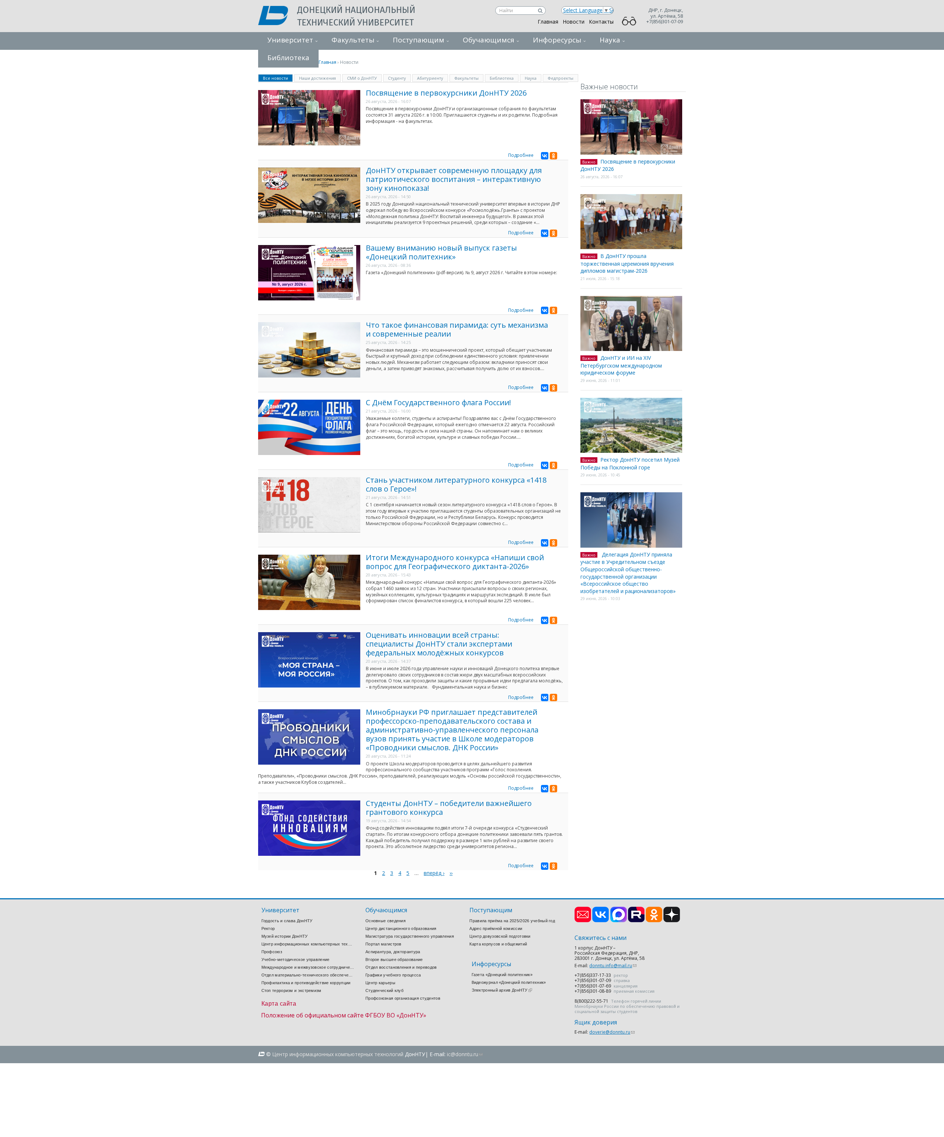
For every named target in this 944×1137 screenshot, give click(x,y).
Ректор (268, 928)
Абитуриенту (430, 78)
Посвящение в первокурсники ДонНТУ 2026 (446, 93)
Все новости (278, 78)
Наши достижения (317, 78)
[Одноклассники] (553, 155)
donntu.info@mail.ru (612, 965)
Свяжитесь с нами (601, 937)
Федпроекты (560, 78)
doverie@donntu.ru (612, 1032)
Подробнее (521, 155)
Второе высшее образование (394, 959)
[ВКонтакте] (544, 155)
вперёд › (434, 872)
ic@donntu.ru (465, 1054)
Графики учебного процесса (393, 975)
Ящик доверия (596, 1022)
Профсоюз (271, 952)
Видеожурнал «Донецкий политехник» (509, 982)
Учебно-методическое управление (295, 959)
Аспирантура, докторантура (392, 952)
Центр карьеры (380, 983)
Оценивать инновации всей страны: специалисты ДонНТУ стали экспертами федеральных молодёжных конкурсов (439, 644)
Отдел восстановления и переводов (401, 967)
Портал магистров (383, 944)
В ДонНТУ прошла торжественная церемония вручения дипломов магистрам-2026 (627, 263)
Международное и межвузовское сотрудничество (307, 967)
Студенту (397, 78)
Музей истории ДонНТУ (284, 936)
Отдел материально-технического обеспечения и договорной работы (307, 975)
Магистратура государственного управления (409, 936)
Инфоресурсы (557, 40)
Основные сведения (385, 921)
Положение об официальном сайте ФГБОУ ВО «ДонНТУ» (343, 1015)
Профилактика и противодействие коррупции (306, 983)
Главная (548, 21)
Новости (573, 21)
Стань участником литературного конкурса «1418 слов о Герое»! (456, 484)
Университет (290, 40)
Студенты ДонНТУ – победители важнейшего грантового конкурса (449, 807)
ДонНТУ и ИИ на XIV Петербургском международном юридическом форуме (621, 365)
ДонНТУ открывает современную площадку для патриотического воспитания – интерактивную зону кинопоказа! (454, 179)
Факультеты (353, 40)
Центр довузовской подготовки (499, 936)
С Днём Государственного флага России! (438, 402)
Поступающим (418, 40)
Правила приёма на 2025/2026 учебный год (512, 921)
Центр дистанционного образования (401, 928)
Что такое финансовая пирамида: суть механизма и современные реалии (457, 329)
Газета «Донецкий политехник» (502, 974)
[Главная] (277, 16)
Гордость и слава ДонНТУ (287, 921)
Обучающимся (488, 40)
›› (451, 872)
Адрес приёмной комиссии (495, 928)
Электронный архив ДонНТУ (502, 990)
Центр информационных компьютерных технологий (307, 944)
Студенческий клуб (384, 990)
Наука (610, 40)
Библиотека (502, 78)
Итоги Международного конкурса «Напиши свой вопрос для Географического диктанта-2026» (455, 561)
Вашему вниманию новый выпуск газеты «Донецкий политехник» (441, 252)
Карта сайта (278, 1003)
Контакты (601, 21)
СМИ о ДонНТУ (362, 78)
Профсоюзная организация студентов (402, 998)
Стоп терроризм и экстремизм (291, 990)
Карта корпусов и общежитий (498, 944)
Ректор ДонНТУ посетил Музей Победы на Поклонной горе (630, 463)
